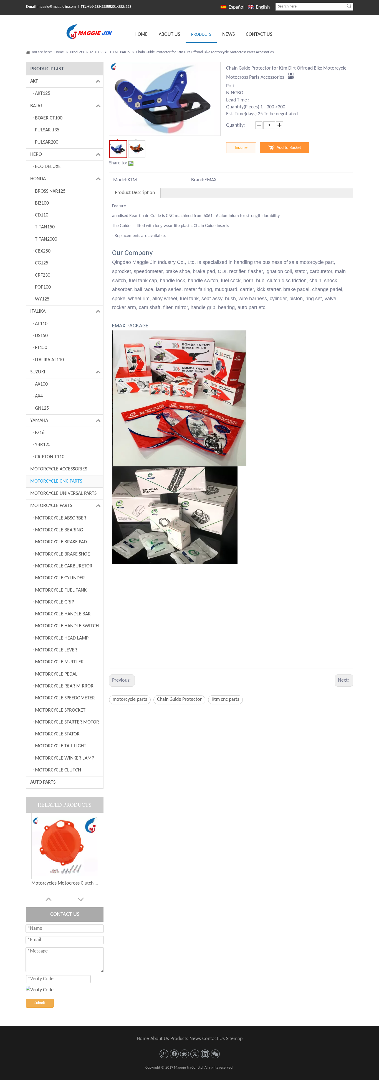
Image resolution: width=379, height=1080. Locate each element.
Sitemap (234, 1038)
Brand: (197, 180)
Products (179, 1038)
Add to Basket (289, 148)
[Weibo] (184, 1054)
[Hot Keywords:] (349, 6)
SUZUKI (37, 372)
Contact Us (213, 1038)
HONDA (38, 179)
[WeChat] (215, 1054)
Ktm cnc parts (225, 699)
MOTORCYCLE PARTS (51, 505)
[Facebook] (174, 1054)
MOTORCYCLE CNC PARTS (56, 481)
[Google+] (164, 1054)
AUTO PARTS (42, 782)
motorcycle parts (130, 699)
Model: (120, 180)
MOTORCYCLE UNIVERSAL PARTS (63, 493)
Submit (39, 1003)
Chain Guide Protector (179, 699)
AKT (34, 81)
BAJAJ (36, 106)
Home (143, 1038)
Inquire (241, 148)
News (195, 1038)
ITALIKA (38, 311)
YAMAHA (39, 420)
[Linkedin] (205, 1054)
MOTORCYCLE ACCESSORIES (58, 469)
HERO (36, 154)
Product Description (135, 192)
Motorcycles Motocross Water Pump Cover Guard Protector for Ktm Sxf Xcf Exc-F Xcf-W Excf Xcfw (64, 894)
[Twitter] (194, 1054)
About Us (159, 1038)
